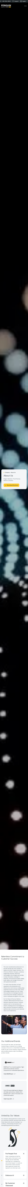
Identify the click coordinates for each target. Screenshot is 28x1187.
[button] (24, 1)
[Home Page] (6, 6)
